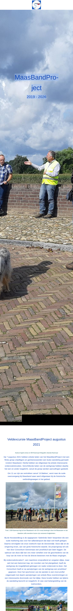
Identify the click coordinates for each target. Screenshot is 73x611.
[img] (36, 217)
